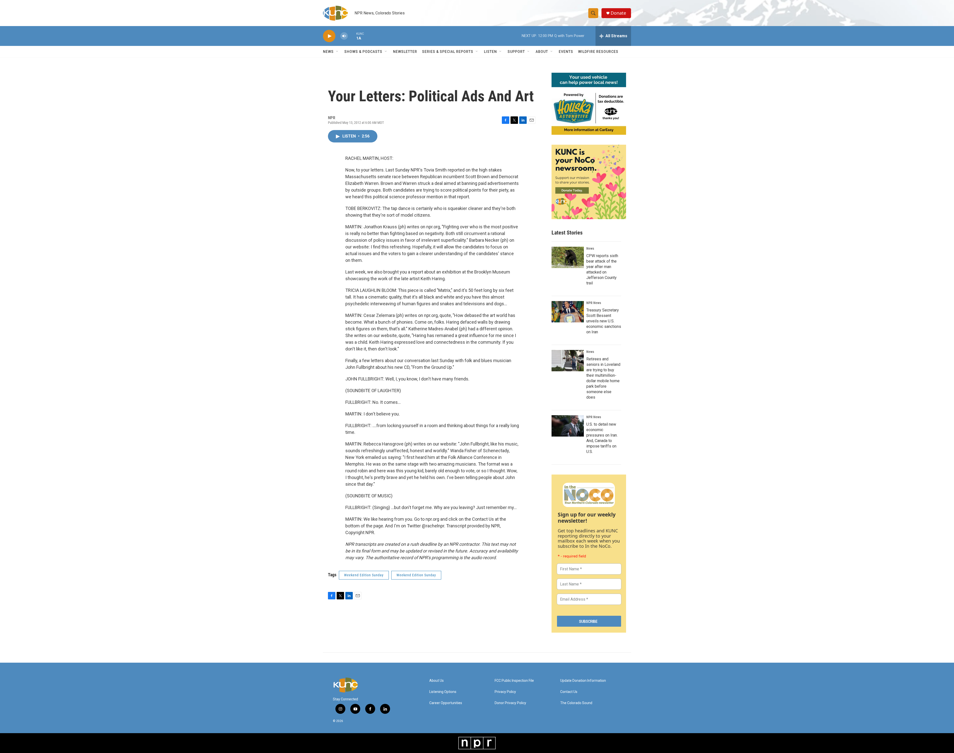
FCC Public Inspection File (514, 681)
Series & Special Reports (447, 52)
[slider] (352, 35)
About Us (436, 681)
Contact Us (568, 692)
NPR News (593, 303)
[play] (329, 36)
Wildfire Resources (598, 52)
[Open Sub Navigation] (337, 52)
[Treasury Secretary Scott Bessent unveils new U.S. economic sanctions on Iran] (568, 311)
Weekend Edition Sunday (364, 575)
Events (566, 52)
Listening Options (442, 692)
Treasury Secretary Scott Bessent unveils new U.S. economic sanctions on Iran (603, 321)
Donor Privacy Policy (510, 703)
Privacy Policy (505, 692)
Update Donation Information (583, 681)
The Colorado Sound (576, 703)
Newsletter (405, 52)
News (590, 248)
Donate (618, 13)
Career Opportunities (445, 703)
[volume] (344, 36)
